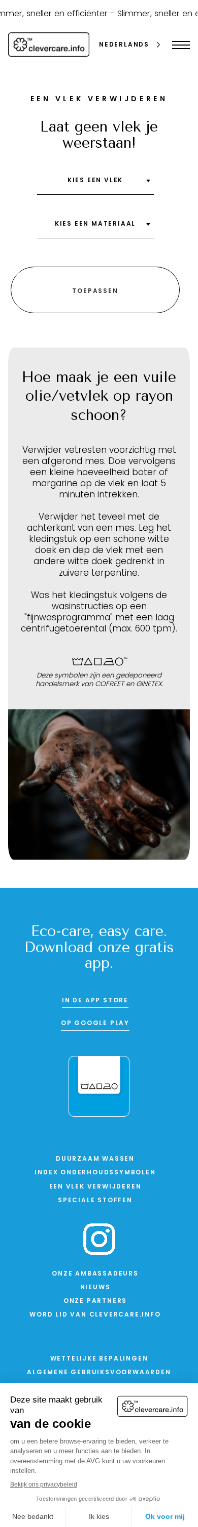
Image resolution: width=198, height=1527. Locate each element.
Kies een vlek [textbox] (95, 181)
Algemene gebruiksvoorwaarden (99, 1373)
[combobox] (95, 184)
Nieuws (95, 1288)
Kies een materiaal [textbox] (95, 224)
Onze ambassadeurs (95, 1274)
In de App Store (95, 1001)
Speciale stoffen (95, 1201)
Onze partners (95, 1301)
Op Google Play (95, 1024)
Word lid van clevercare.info (94, 1315)
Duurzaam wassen (95, 1159)
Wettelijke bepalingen (99, 1359)
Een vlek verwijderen (95, 1187)
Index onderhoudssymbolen (95, 1173)
